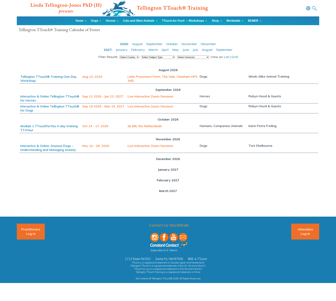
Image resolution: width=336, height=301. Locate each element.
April (165, 50)
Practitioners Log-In (30, 231)
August (137, 44)
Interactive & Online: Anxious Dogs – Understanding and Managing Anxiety (48, 148)
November (189, 44)
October (172, 44)
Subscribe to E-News (163, 250)
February (138, 50)
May (175, 50)
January (122, 50)
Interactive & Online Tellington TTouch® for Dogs (49, 108)
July (195, 50)
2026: (124, 44)
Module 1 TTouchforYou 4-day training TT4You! (49, 128)
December (208, 44)
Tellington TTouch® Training (119, 8)
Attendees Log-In (305, 231)
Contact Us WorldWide (169, 225)
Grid (235, 57)
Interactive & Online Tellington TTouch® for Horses (49, 98)
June (186, 50)
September (154, 44)
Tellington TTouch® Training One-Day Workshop (48, 79)
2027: (108, 50)
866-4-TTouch (197, 259)
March (153, 50)
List (226, 57)
